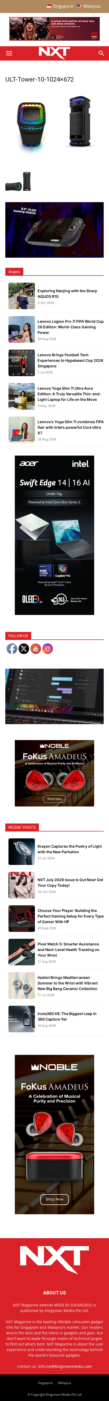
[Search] (101, 53)
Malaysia (64, 1383)
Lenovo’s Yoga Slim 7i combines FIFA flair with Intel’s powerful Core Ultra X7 (71, 427)
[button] (9, 53)
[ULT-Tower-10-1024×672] (54, 152)
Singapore (45, 1383)
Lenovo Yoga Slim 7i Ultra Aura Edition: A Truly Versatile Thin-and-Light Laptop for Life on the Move (69, 394)
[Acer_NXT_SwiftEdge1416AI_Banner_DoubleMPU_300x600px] (54, 613)
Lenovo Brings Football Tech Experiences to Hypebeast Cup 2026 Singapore (70, 360)
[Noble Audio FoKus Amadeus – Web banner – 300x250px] (54, 805)
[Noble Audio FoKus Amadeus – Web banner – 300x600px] (54, 1212)
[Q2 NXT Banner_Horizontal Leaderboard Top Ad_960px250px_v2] (54, 39)
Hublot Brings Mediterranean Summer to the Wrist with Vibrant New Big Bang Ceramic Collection (68, 983)
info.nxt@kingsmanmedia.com (65, 1366)
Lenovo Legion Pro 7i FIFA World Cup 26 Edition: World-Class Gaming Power (71, 327)
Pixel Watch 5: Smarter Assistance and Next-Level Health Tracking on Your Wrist (68, 949)
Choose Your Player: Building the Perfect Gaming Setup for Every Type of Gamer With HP (71, 916)
